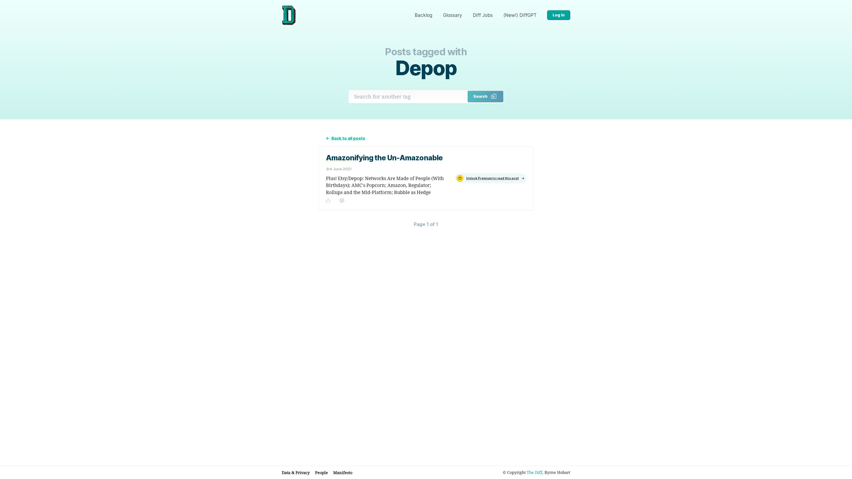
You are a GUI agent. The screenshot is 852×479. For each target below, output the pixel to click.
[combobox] (408, 96)
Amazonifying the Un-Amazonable (384, 157)
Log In (559, 15)
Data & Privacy (296, 472)
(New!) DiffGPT (519, 15)
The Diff (534, 472)
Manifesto (342, 472)
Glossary (452, 15)
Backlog (423, 15)
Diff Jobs (483, 15)
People (321, 472)
